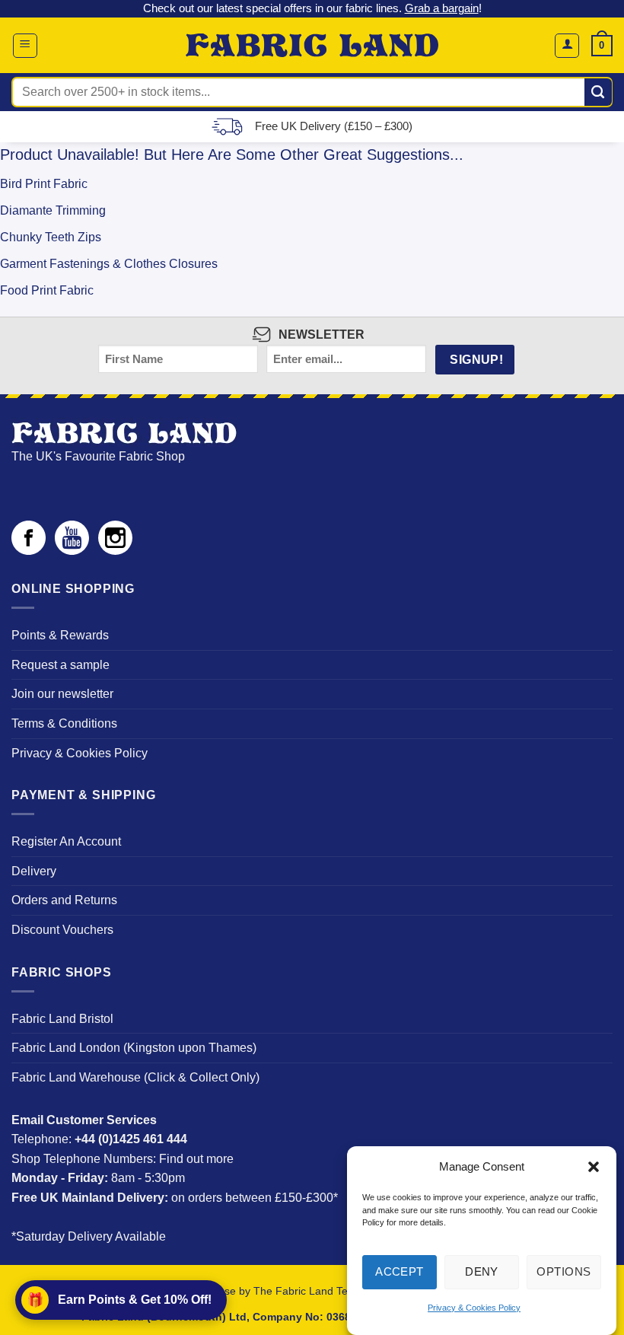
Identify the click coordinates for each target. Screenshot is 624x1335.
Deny (481, 1271)
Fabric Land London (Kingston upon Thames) (133, 1047)
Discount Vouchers (62, 929)
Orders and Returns (64, 900)
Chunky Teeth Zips (50, 237)
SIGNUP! (476, 359)
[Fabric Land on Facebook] (28, 550)
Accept (399, 1271)
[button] (593, 1166)
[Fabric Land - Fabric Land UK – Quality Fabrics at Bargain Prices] (312, 45)
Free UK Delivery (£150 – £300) (333, 125)
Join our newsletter (62, 693)
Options (563, 1271)
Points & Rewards (60, 635)
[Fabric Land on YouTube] (72, 550)
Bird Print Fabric (44, 183)
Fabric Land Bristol (62, 1018)
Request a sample (60, 664)
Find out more (196, 1158)
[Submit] (598, 92)
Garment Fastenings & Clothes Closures (109, 263)
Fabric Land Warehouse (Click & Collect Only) (135, 1077)
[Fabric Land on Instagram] (115, 550)
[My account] (567, 45)
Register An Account (66, 841)
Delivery (33, 871)
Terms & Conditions (64, 723)
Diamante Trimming (53, 210)
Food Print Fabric (47, 290)
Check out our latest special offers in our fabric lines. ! (312, 8)
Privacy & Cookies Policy (474, 1307)
